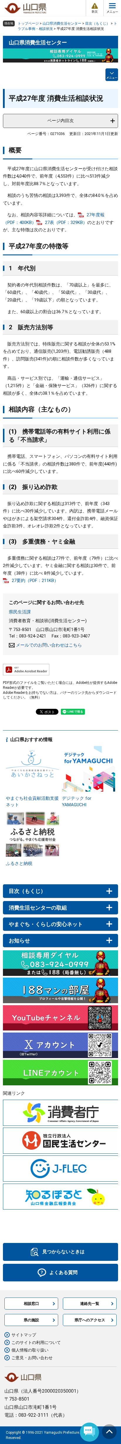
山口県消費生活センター (62, 23)
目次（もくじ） (97, 23)
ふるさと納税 (19, 863)
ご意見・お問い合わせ (32, 1357)
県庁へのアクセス (90, 1320)
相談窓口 (31, 1303)
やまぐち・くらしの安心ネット (46, 924)
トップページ (28, 23)
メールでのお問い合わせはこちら (49, 645)
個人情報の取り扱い (29, 1350)
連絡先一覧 (89, 1303)
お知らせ (19, 940)
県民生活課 (20, 612)
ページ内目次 (60, 120)
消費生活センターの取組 (38, 908)
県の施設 (31, 1320)
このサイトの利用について (36, 1342)
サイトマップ (23, 1334)
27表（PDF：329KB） (66, 222)
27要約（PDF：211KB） (35, 580)
